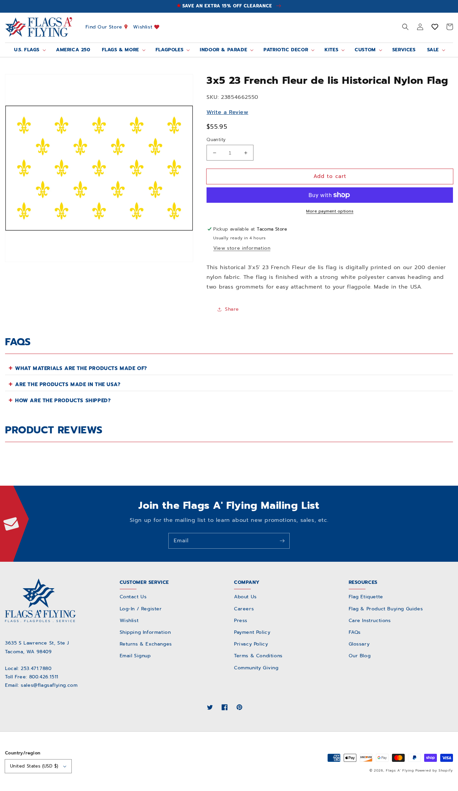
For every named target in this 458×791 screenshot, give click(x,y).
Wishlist (143, 26)
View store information (241, 248)
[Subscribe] (282, 540)
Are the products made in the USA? (68, 384)
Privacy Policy (251, 644)
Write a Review (227, 112)
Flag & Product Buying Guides (386, 608)
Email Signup (135, 655)
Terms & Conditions (258, 655)
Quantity (216, 139)
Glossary (359, 644)
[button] (405, 26)
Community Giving (256, 667)
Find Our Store (104, 26)
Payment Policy (252, 632)
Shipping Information (145, 632)
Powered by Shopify (434, 770)
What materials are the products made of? (81, 368)
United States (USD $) (34, 766)
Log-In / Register (141, 608)
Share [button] (232, 309)
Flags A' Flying (400, 770)
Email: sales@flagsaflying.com (41, 685)
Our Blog (360, 655)
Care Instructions (370, 620)
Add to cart (329, 176)
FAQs (355, 632)
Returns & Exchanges (146, 644)
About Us (245, 596)
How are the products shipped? (63, 400)
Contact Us (133, 596)
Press (240, 620)
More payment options (329, 211)
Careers (244, 608)
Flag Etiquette (366, 596)
